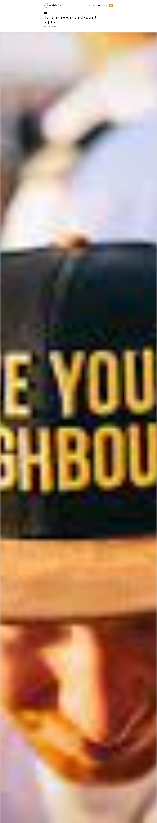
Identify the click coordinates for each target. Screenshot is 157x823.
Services (95, 5)
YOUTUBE (109, 1)
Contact (105, 5)
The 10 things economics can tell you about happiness (70, 19)
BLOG (111, 5)
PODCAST (103, 1)
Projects (100, 5)
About (90, 5)
